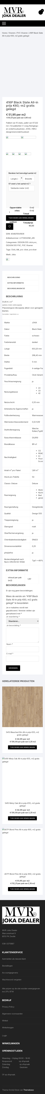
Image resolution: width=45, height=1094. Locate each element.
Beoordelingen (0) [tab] (16, 288)
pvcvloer (33, 249)
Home (4, 33)
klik (17, 249)
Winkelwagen (8, 1027)
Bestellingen (7, 966)
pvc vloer (24, 249)
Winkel (5, 1020)
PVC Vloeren (22, 33)
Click (13, 249)
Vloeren (12, 33)
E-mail (9, 653)
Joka (14, 254)
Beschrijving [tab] (13, 277)
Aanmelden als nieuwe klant (14, 959)
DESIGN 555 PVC (13, 245)
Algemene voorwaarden (12, 1013)
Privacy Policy (8, 1007)
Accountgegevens (10, 972)
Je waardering (13, 616)
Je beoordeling (13, 625)
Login (4, 1035)
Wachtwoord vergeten (11, 979)
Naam (9, 644)
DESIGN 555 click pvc (27, 242)
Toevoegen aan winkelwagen (21, 218)
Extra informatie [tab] (15, 283)
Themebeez (28, 1090)
